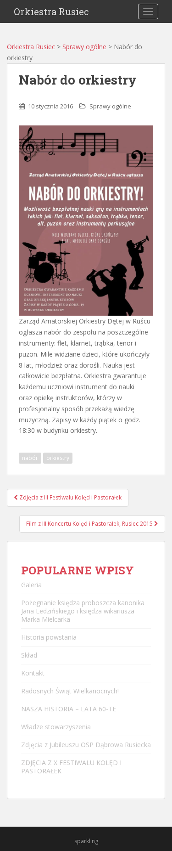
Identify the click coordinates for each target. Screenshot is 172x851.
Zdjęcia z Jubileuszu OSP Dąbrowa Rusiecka (86, 744)
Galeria (31, 584)
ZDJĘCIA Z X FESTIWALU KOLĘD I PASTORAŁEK (71, 766)
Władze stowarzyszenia (56, 726)
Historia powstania (49, 637)
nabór (30, 458)
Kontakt (32, 673)
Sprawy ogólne (84, 46)
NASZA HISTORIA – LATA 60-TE (68, 708)
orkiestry (57, 458)
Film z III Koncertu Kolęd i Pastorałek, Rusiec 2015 (90, 524)
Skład (29, 655)
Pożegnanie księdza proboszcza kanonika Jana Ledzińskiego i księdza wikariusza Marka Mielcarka (82, 611)
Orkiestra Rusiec (51, 11)
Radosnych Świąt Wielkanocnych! (70, 690)
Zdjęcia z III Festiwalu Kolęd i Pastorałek (70, 497)
